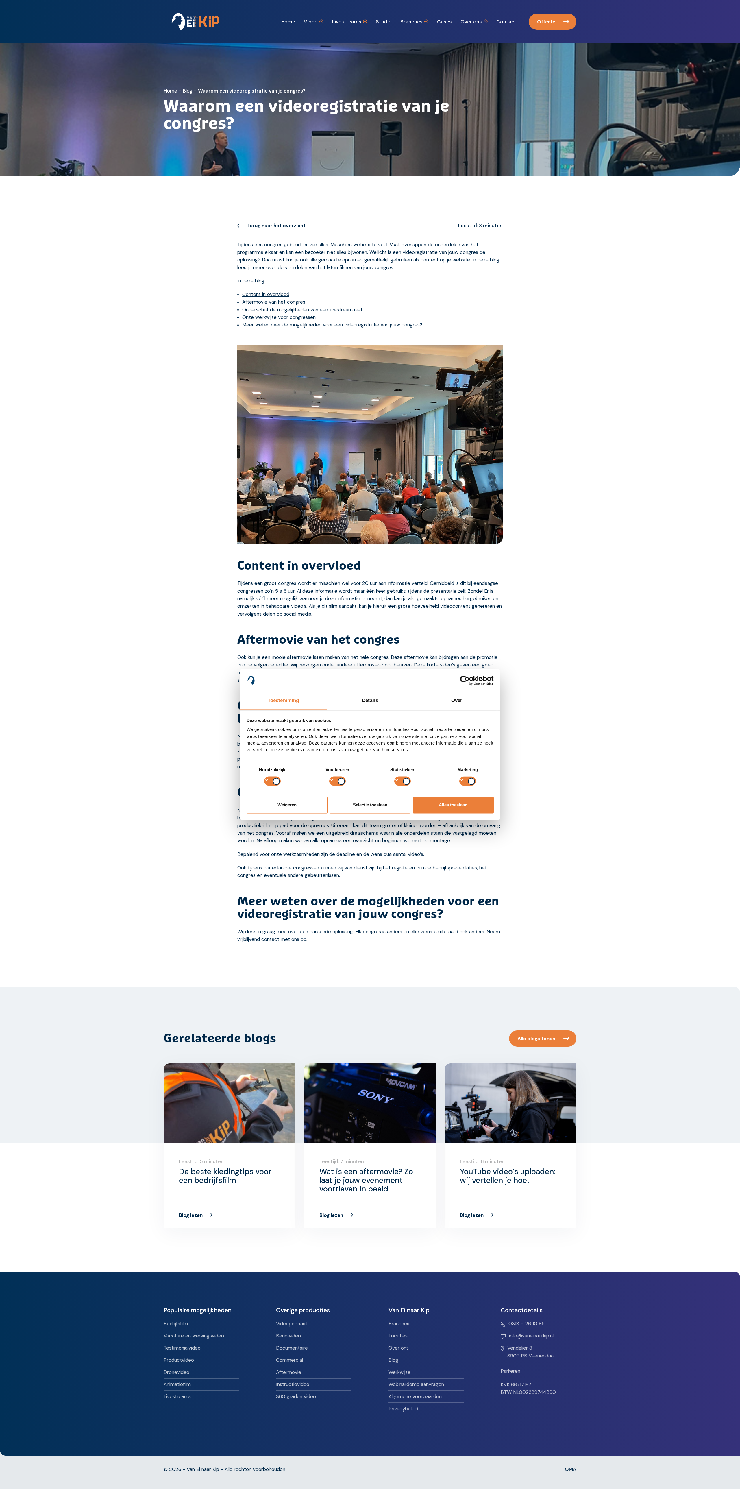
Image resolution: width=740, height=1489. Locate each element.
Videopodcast (291, 1323)
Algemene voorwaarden (415, 1396)
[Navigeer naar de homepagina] (195, 21)
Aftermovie (288, 1372)
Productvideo (179, 1360)
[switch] (337, 781)
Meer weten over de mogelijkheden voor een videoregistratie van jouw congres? (332, 325)
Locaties (398, 1336)
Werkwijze (399, 1372)
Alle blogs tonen (536, 1038)
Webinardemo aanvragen (416, 1384)
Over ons (398, 1348)
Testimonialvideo (182, 1348)
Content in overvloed (265, 294)
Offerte (546, 22)
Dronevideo (176, 1372)
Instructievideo (292, 1384)
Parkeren (510, 1371)
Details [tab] (370, 700)
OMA (570, 1469)
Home (170, 91)
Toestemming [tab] (283, 700)
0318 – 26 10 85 (526, 1323)
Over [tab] (456, 700)
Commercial (289, 1360)
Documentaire (292, 1348)
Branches (398, 1323)
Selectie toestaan (370, 805)
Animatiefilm (177, 1384)
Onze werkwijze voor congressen (279, 317)
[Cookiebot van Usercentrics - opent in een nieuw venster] (468, 680)
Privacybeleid (403, 1408)
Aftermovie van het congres (273, 302)
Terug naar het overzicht (276, 225)
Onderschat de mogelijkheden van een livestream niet (302, 309)
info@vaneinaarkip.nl (531, 1336)
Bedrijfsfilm (176, 1323)
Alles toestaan (453, 805)
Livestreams (177, 1396)
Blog (188, 91)
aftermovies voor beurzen (383, 665)
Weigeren (287, 805)
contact (270, 939)
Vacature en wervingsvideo (194, 1336)
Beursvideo (288, 1336)
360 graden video (296, 1396)
